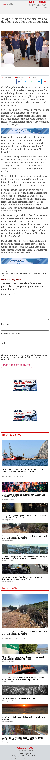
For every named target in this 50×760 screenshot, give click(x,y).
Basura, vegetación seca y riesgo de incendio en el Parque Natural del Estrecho (24, 537)
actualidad (42, 273)
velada (18, 275)
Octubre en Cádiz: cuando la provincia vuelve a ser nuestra (24, 718)
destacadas (13, 273)
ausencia (11, 275)
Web (3, 343)
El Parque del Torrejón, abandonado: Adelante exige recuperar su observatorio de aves (22, 739)
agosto (5, 275)
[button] (19, 81)
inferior (5, 273)
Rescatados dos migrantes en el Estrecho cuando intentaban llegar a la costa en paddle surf (23, 679)
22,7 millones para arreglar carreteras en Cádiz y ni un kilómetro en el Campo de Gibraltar (24, 558)
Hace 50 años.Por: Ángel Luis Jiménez (19, 698)
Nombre (5, 324)
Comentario (8, 294)
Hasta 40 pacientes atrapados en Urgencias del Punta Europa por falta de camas (23, 658)
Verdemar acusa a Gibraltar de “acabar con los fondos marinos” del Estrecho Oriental (22, 470)
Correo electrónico (10, 334)
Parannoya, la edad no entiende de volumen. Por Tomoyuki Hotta (23, 496)
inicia (26, 273)
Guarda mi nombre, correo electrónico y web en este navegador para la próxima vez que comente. (25, 357)
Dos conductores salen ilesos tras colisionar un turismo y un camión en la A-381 (22, 578)
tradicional (33, 273)
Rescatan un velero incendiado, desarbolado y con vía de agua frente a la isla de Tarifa (24, 516)
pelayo (21, 273)
